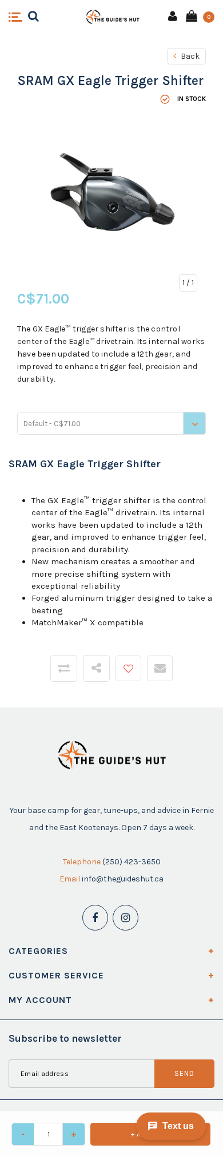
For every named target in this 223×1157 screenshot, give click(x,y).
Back (189, 56)
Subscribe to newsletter (65, 1038)
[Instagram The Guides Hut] (125, 918)
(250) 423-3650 (131, 862)
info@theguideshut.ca (123, 879)
